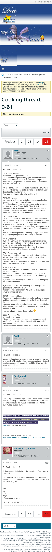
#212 (47, 351)
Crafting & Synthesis (38, 75)
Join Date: (18, 158)
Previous (10, 141)
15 (46, 141)
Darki (16, 336)
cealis (16, 151)
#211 (47, 165)
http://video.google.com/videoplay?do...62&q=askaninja (24, 438)
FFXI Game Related (21, 75)
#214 (47, 463)
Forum (9, 75)
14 (38, 141)
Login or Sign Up (42, 2)
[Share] (47, 159)
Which (5, 425)
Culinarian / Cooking (11, 78)
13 (29, 141)
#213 (47, 390)
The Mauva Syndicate (24, 448)
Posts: (33, 158)
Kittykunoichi (20, 376)
